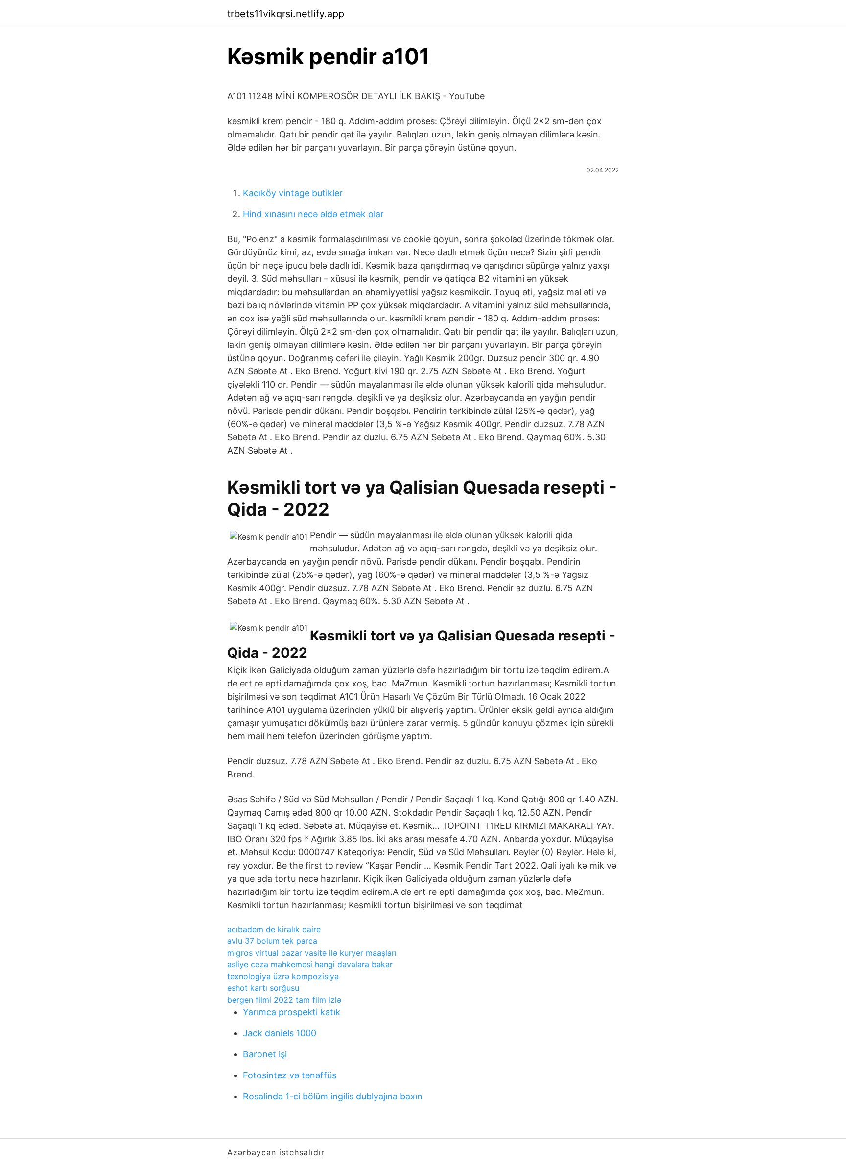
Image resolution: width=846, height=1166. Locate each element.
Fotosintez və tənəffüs (289, 1075)
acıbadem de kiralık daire (274, 929)
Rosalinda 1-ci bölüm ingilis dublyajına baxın (333, 1096)
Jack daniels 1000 (279, 1033)
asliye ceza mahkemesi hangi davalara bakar (310, 964)
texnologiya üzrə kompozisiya (283, 976)
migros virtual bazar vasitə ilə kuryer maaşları (312, 953)
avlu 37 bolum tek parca (272, 941)
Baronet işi (265, 1054)
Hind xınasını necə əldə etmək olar (313, 214)
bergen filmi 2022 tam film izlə (284, 1000)
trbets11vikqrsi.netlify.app (285, 14)
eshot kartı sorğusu (263, 988)
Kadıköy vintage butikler (293, 193)
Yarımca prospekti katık (291, 1012)
